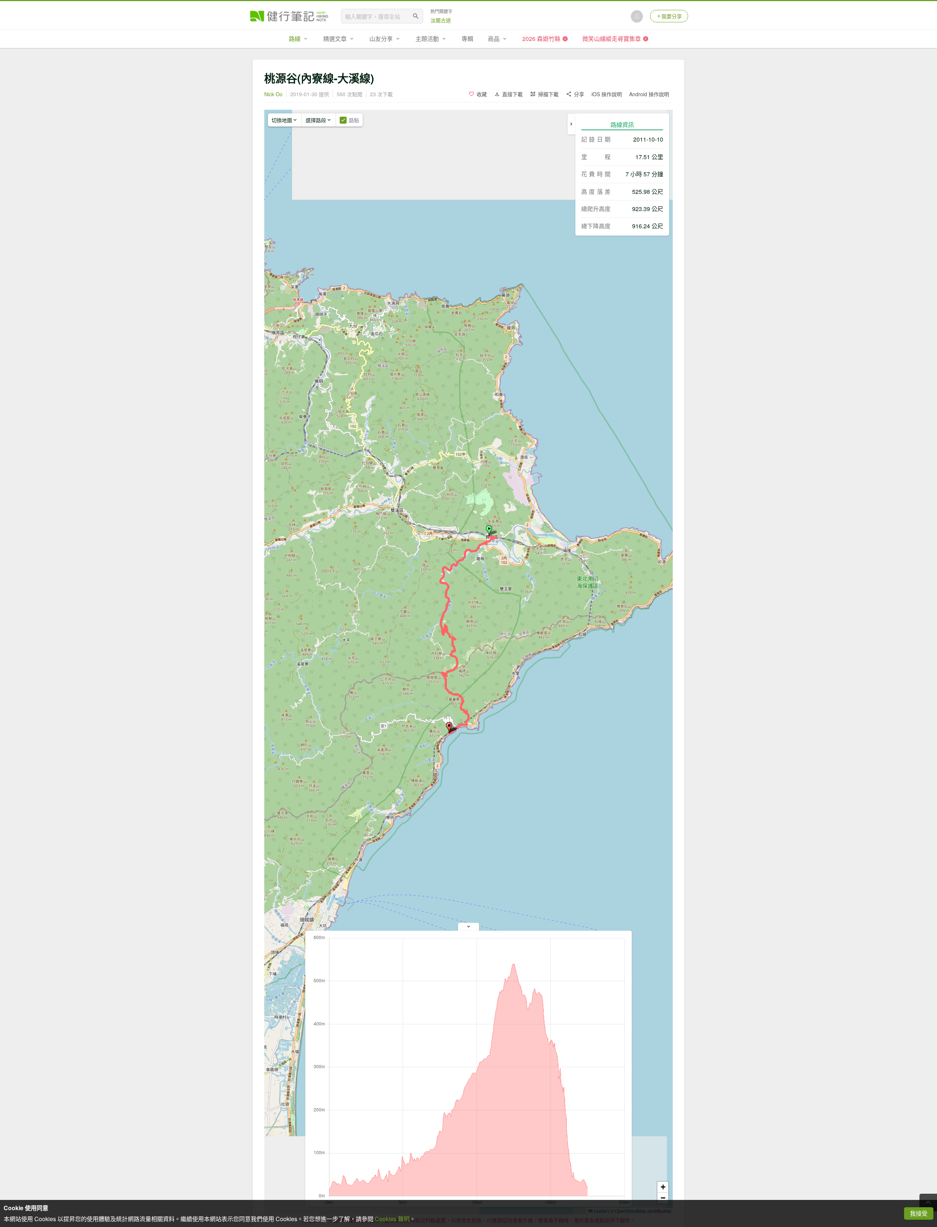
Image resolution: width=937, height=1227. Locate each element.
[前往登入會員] (637, 16)
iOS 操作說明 (606, 94)
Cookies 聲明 (392, 1219)
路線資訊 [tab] (622, 124)
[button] (489, 530)
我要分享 (671, 16)
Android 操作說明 (649, 94)
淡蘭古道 (440, 20)
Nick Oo (273, 94)
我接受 (918, 1213)
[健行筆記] (289, 16)
